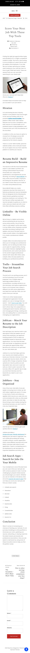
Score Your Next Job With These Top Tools (15, 32)
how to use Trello (17, 303)
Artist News (15, 556)
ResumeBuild (20, 176)
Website (9, 627)
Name (9, 613)
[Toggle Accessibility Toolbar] (26, 649)
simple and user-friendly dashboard (13, 434)
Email (9, 620)
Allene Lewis (13, 46)
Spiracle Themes (15, 649)
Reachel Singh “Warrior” (12, 18)
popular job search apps (16, 479)
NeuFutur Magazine (13, 648)
